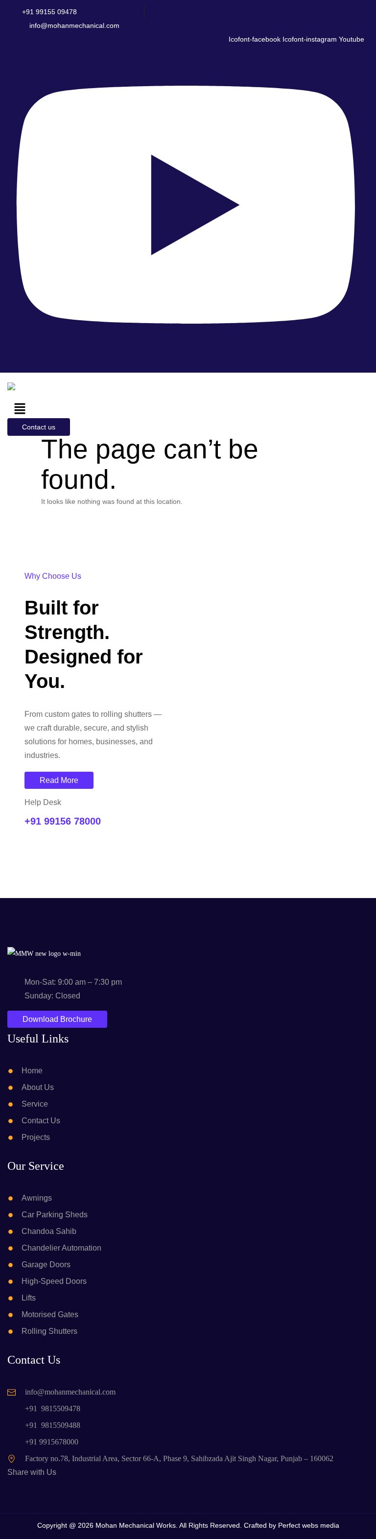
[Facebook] (32, 1488)
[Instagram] (43, 1488)
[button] (19, 409)
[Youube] (51, 1488)
